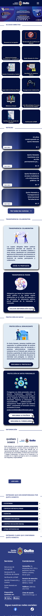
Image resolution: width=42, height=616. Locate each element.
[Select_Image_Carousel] (14, 19)
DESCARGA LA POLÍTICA (21, 415)
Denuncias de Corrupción (9, 568)
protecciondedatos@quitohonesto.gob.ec (20, 410)
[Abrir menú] (38, 3)
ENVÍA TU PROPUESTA (21, 266)
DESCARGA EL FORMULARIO (21, 421)
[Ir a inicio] (21, 3)
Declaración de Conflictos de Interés (11, 573)
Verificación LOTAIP (11, 577)
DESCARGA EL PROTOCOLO (21, 364)
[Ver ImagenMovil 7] (21, 14)
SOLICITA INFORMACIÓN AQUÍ (21, 309)
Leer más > (7, 147)
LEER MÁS (14, 481)
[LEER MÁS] (21, 469)
